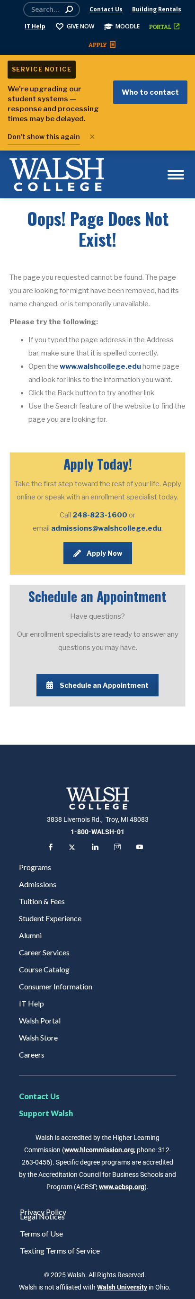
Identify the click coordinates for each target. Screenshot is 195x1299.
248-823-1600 (100, 515)
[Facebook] (49, 848)
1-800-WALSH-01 (97, 832)
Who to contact (150, 92)
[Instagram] (116, 848)
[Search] (69, 9)
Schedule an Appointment (104, 685)
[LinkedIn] (94, 848)
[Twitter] (72, 848)
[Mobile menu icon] (176, 175)
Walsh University (122, 1287)
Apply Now (104, 553)
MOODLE (127, 26)
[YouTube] (138, 848)
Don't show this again (44, 137)
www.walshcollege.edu (100, 366)
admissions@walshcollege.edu (106, 528)
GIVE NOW (80, 26)
